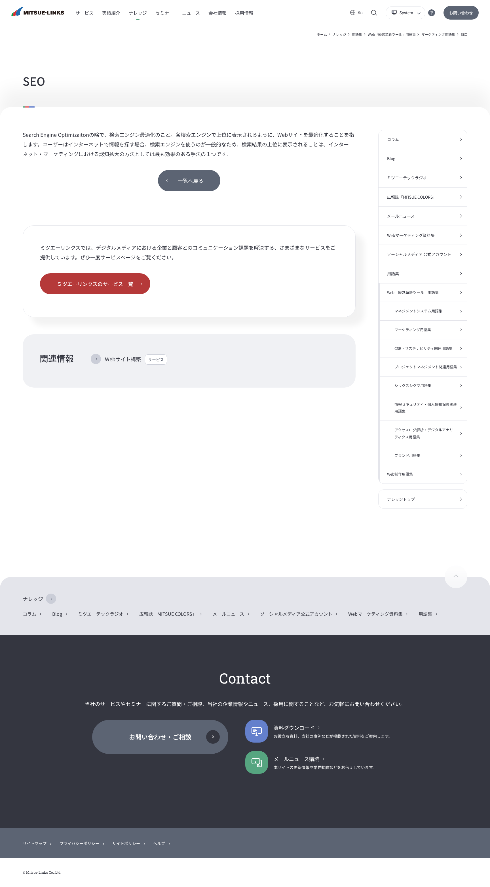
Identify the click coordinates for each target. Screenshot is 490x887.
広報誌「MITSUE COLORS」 (412, 197)
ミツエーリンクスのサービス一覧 (95, 283)
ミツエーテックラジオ (407, 177)
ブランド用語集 (407, 455)
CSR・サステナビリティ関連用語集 (423, 348)
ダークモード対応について (431, 12)
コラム (393, 139)
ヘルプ (159, 843)
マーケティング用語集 (438, 34)
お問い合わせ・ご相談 (160, 736)
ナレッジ (339, 34)
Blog (391, 158)
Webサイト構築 (134, 359)
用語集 (357, 34)
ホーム (322, 34)
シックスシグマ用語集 (412, 385)
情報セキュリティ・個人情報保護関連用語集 (425, 408)
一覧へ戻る (190, 180)
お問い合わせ (461, 13)
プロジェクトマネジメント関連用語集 (425, 366)
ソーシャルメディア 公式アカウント (419, 254)
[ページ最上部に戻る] (456, 577)
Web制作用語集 (400, 474)
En (360, 12)
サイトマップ (35, 843)
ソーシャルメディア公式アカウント (296, 613)
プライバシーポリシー (79, 843)
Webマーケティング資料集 (411, 235)
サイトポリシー (126, 843)
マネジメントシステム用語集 (418, 311)
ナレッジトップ (401, 499)
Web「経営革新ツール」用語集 (392, 34)
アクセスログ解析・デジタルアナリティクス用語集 (423, 433)
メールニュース (401, 216)
